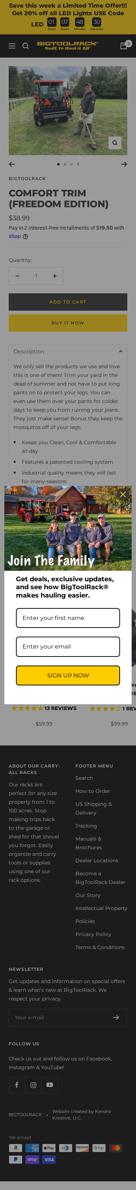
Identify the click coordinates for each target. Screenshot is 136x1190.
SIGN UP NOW (68, 675)
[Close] (123, 494)
